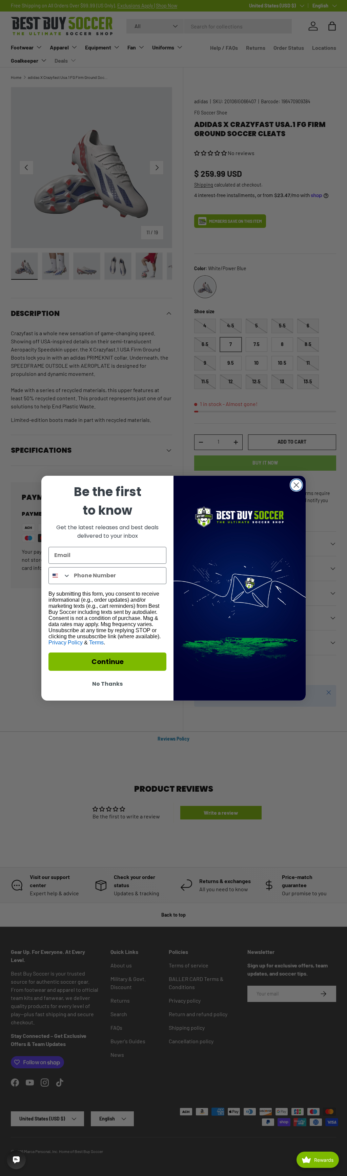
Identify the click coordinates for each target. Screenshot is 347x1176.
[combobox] (59, 576)
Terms (96, 642)
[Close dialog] (296, 485)
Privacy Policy (65, 642)
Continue (107, 661)
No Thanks (107, 684)
